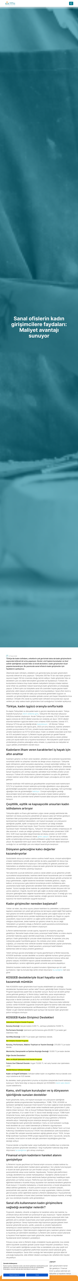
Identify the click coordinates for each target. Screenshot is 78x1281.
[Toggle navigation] (71, 3)
